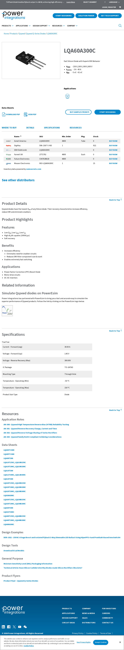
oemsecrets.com (33, 169)
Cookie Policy (91, 633)
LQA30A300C (9, 495)
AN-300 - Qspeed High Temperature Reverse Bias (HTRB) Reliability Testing (36, 424)
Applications (22, 25)
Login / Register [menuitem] (109, 7)
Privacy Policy (77, 633)
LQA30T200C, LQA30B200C (15, 503)
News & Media (88, 613)
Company (71, 25)
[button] (31, 60)
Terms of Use (105, 633)
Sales (84, 618)
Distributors (88, 622)
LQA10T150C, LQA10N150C (15, 462)
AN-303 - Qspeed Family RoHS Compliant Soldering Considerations (33, 437)
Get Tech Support (110, 15)
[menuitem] (120, 7)
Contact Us (107, 622)
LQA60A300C (52, 33)
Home (6, 33)
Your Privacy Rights (84, 642)
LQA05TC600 (9, 454)
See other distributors (18, 180)
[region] (62, 642)
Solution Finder (86, 15)
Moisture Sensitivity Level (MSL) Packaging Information (28, 563)
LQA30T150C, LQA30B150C (15, 499)
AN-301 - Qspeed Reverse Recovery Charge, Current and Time (30, 428)
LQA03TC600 (9, 450)
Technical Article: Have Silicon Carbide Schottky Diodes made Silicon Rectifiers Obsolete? (43, 568)
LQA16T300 (8, 479)
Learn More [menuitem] (70, 2)
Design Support (40, 25)
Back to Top (114, 200)
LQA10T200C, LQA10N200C (15, 466)
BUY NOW (113, 141)
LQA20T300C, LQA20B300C (15, 491)
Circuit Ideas (68, 622)
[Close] (120, 642)
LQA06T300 (8, 458)
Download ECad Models (14, 550)
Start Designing (64, 15)
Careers (106, 613)
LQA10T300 (8, 470)
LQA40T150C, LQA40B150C (15, 516)
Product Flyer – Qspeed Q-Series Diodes (21, 581)
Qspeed (22, 33)
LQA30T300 (8, 508)
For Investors (109, 608)
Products (6, 25)
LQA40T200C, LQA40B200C (15, 520)
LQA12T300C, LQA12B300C (15, 475)
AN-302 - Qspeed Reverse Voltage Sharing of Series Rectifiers (30, 432)
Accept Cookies (100, 642)
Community (107, 618)
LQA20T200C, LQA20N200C (15, 487)
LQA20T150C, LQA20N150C (15, 483)
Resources (57, 25)
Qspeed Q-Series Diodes (36, 33)
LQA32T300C (9, 512)
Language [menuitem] (113, 2)
